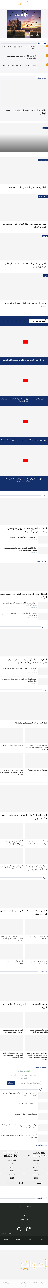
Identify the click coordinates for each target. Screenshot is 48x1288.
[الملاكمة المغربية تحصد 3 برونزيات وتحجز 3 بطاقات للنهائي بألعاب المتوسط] (24, 511)
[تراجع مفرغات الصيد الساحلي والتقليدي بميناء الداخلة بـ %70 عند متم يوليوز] (36, 735)
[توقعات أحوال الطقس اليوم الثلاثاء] (24, 706)
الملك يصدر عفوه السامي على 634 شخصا (27, 187)
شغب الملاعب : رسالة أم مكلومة (26, 1114)
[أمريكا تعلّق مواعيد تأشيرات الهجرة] (11, 951)
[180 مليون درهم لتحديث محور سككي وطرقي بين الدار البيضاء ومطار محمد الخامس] (11, 831)
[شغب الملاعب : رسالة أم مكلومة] (43, 1116)
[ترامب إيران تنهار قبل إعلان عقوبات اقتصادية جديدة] (24, 286)
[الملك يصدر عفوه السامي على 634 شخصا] (24, 170)
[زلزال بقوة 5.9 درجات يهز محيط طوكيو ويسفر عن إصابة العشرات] (42, 58)
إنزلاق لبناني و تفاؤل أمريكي (27, 1103)
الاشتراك (10, 1083)
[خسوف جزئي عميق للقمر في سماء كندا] (36, 927)
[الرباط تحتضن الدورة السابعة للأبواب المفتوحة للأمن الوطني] (24, 341)
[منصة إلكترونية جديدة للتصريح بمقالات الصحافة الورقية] (24, 987)
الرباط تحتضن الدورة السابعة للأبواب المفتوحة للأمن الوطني (23, 360)
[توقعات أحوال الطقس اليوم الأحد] (36, 760)
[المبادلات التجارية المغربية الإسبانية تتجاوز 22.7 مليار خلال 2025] (11, 856)
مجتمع (45, 236)
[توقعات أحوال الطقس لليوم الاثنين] (11, 735)
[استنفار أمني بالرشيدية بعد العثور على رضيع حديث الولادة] (24, 577)
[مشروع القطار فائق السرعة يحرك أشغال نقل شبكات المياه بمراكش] (43, 681)
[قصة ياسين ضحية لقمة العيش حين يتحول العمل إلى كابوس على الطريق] (43, 1095)
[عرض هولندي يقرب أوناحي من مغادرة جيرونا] (43, 540)
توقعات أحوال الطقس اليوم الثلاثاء (31, 723)
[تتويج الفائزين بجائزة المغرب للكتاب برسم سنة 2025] (36, 1020)
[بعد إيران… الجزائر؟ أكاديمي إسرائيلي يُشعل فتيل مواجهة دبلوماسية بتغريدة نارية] (24, 460)
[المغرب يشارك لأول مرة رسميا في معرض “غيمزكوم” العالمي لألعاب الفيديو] (24, 642)
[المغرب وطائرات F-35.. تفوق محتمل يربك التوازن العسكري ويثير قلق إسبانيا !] (24, 380)
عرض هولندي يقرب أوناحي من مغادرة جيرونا (22, 537)
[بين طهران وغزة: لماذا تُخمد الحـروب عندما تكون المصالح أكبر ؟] (24, 421)
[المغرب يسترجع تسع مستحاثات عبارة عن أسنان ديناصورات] (11, 1020)
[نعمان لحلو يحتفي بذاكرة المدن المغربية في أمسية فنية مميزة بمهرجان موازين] (11, 1043)
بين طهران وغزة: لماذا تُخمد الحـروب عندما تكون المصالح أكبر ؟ (23, 440)
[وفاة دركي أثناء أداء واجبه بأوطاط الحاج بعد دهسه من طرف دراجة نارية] (43, 616)
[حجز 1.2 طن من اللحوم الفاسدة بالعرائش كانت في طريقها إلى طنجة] (43, 605)
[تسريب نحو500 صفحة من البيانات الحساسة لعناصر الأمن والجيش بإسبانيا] (11, 927)
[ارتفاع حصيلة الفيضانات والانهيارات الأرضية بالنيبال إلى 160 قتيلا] (24, 894)
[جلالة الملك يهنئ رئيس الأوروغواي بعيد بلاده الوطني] (24, 93)
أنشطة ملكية (42, 160)
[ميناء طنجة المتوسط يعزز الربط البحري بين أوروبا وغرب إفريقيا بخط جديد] (36, 831)
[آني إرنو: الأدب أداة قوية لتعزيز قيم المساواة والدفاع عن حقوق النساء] (43, 1138)
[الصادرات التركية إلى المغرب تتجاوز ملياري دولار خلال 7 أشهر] (24, 798)
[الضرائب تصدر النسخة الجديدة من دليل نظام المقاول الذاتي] (24, 246)
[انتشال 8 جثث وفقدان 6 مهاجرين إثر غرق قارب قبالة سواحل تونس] (42, 49)
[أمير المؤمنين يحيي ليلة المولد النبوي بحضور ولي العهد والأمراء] (24, 207)
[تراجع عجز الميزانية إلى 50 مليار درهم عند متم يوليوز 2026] (42, 68)
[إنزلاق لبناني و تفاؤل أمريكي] (43, 1106)
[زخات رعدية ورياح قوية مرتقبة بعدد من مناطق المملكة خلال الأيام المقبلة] (11, 760)
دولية (45, 276)
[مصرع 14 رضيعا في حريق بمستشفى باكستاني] (36, 951)
